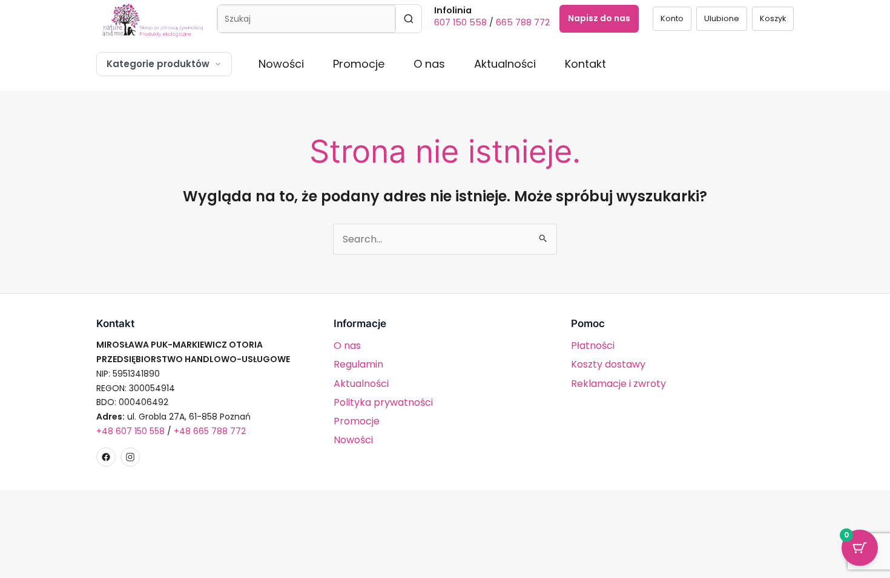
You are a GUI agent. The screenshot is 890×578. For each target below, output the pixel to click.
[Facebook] (106, 457)
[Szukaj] (408, 19)
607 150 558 (460, 22)
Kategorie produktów (158, 63)
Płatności (593, 345)
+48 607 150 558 (130, 431)
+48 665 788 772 (210, 431)
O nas (429, 63)
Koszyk (773, 18)
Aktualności (505, 63)
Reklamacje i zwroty (618, 384)
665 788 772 (523, 22)
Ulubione (721, 18)
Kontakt (585, 63)
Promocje (358, 63)
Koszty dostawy (608, 364)
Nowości (281, 63)
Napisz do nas (599, 18)
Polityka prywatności (383, 402)
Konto (672, 18)
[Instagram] (130, 457)
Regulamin (358, 364)
